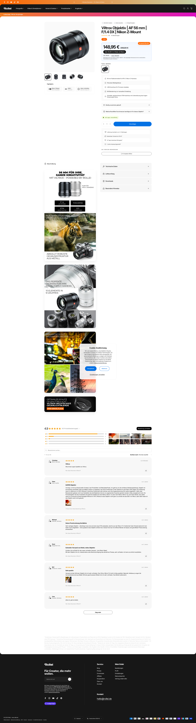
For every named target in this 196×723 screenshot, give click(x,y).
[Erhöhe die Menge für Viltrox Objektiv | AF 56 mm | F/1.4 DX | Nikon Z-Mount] (110, 124)
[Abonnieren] (69, 679)
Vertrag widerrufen (121, 679)
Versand (25, 719)
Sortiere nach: (134, 455)
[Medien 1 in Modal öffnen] (69, 47)
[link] (104, 698)
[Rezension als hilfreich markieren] (146, 470)
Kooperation (101, 679)
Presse (99, 671)
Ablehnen (104, 368)
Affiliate (99, 676)
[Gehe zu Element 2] (56, 76)
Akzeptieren (90, 368)
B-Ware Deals (7, 14)
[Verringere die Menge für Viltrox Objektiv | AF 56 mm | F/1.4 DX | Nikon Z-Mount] (103, 124)
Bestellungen (119, 668)
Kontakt (99, 684)
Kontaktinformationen (37, 719)
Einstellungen (119, 673)
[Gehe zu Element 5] (80, 76)
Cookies (45, 719)
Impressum (30, 719)
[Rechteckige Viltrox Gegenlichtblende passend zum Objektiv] (70, 404)
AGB (22, 719)
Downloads (100, 673)
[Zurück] (74, 2)
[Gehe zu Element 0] (47, 76)
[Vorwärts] (112, 2)
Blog (98, 668)
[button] (79, 428)
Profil (116, 671)
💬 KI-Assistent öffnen (126, 153)
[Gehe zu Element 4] (72, 76)
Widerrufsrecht (7, 719)
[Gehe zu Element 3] (64, 76)
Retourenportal (120, 676)
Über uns (100, 681)
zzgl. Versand (115, 55)
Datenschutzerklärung (100, 363)
